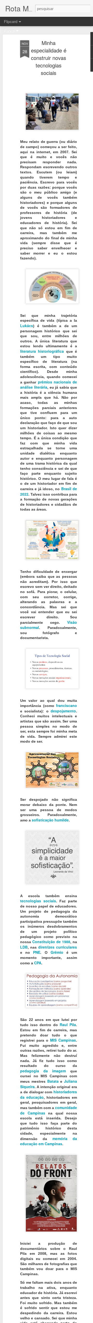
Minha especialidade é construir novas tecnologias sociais (48, 57)
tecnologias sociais (38, 900)
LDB (24, 947)
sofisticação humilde (50, 819)
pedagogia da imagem (43, 1070)
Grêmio (57, 952)
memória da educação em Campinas (48, 1141)
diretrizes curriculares (57, 947)
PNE (36, 952)
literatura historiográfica (42, 351)
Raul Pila (68, 1024)
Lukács (26, 325)
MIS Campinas (63, 1040)
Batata (53, 1081)
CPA (37, 962)
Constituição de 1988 (51, 941)
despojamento (63, 710)
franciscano (66, 705)
